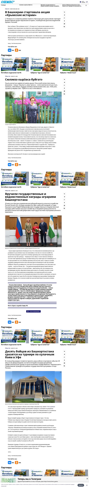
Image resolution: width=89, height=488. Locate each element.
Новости (7, 9)
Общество (7, 76)
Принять (81, 485)
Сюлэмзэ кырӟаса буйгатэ (25, 4)
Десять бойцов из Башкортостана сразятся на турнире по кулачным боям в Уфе (72, 5)
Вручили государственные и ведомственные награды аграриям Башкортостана (50, 5)
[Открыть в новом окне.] (11, 50)
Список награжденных (34, 311)
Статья (3, 5)
